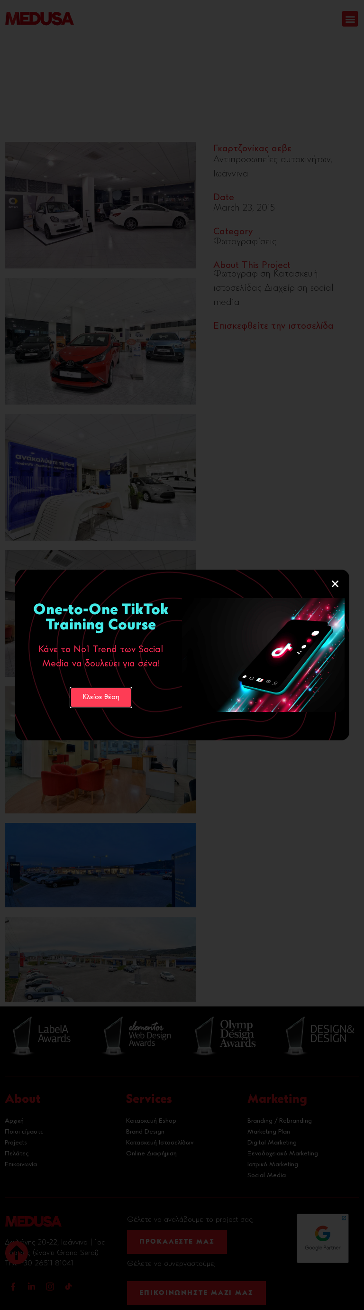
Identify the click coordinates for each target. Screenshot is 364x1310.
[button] (335, 584)
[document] (182, 655)
